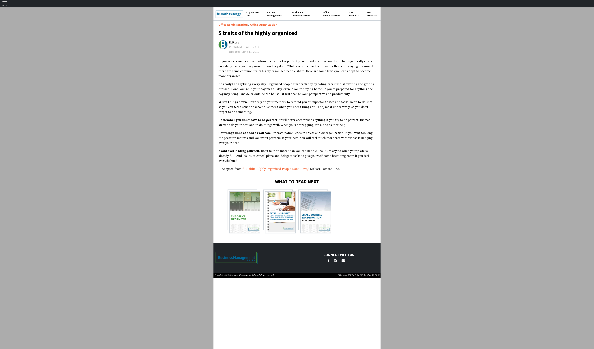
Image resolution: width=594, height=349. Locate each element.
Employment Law (253, 14)
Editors (234, 42)
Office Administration (331, 14)
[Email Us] (343, 261)
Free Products (354, 14)
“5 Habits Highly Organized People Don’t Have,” (275, 169)
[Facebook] (328, 261)
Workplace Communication (301, 14)
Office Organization (263, 24)
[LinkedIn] (335, 261)
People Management (274, 14)
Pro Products (372, 14)
